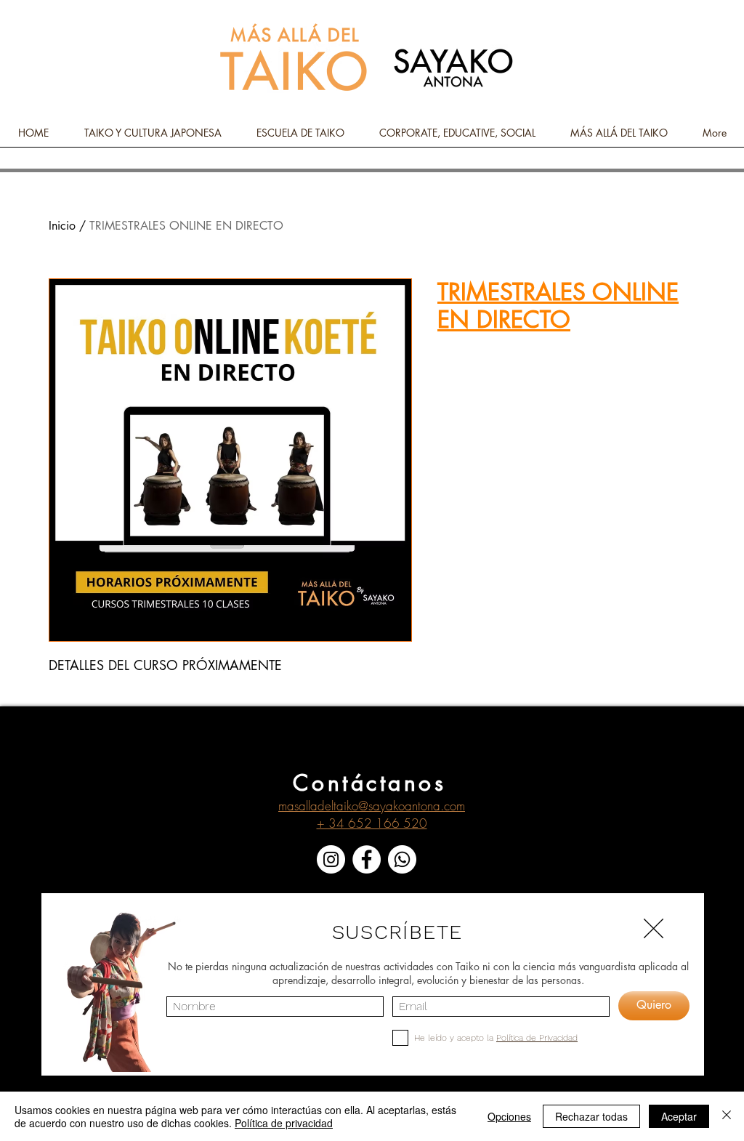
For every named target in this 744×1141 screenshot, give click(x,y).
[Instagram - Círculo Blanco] (331, 859)
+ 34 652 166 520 (372, 823)
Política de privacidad (284, 1123)
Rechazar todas (591, 1116)
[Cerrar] (726, 1116)
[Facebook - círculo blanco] (366, 859)
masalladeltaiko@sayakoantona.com (371, 805)
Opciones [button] (509, 1116)
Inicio (62, 225)
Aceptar (679, 1116)
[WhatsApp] (402, 859)
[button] (653, 928)
